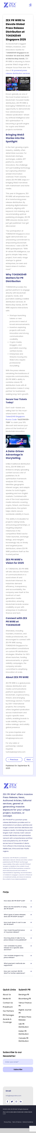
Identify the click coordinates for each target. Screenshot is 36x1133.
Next (29, 759)
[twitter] (12, 1101)
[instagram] (16, 1101)
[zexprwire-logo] (10, 2)
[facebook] (7, 1101)
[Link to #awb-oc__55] (30, 5)
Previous (14, 759)
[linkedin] (20, 1101)
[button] (18, 901)
